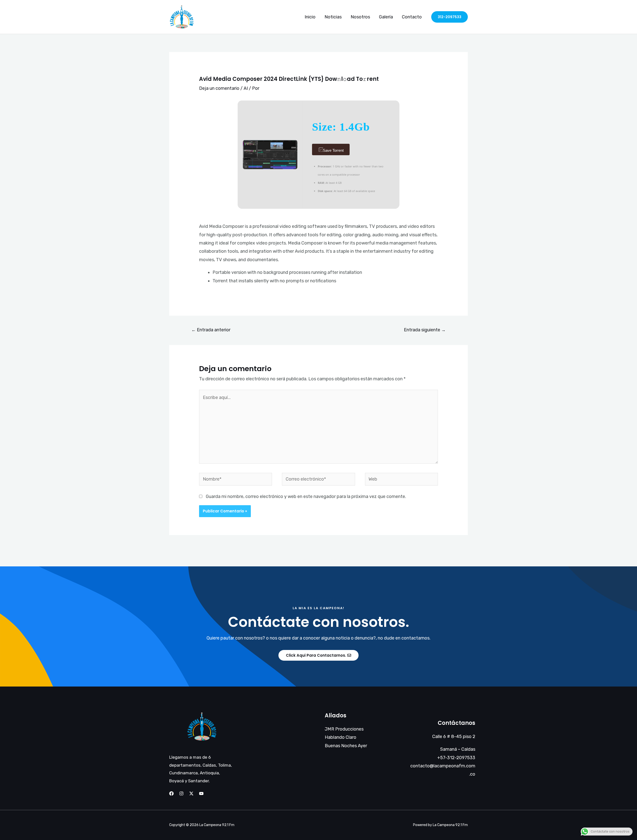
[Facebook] (171, 793)
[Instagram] (181, 793)
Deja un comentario (219, 88)
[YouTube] (201, 793)
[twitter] (191, 793)
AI (246, 88)
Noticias (333, 17)
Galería (386, 17)
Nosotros (360, 17)
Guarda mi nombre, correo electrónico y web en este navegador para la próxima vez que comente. (306, 496)
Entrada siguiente (425, 330)
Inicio (310, 17)
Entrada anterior (210, 330)
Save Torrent (333, 150)
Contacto (412, 17)
